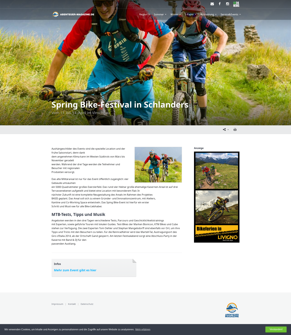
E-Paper (189, 14)
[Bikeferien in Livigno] (216, 197)
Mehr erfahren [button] (142, 329)
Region (143, 14)
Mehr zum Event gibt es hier (75, 270)
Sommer (159, 14)
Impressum (57, 304)
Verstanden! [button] (276, 329)
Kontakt (72, 304)
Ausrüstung (207, 14)
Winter (174, 14)
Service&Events (229, 14)
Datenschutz (87, 304)
